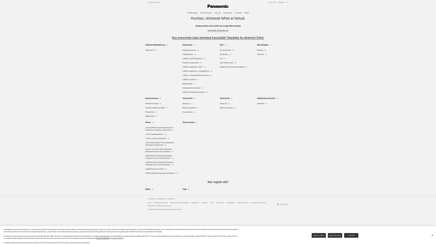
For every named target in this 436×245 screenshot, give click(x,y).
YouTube (169, 199)
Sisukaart (205, 203)
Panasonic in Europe (154, 2)
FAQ (211, 203)
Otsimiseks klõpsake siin (218, 30)
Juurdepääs (230, 203)
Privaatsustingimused (161, 203)
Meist (149, 203)
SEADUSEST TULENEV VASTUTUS (158, 206)
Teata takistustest (242, 203)
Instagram (160, 199)
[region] (218, 235)
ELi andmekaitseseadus (258, 203)
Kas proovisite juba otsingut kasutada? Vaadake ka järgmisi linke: (218, 38)
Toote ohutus (220, 203)
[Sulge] (432, 235)
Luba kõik (351, 235)
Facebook (151, 199)
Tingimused (195, 203)
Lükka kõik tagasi (335, 235)
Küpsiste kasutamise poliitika (179, 203)
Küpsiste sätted (318, 235)
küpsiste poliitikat (103, 238)
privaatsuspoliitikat (116, 238)
